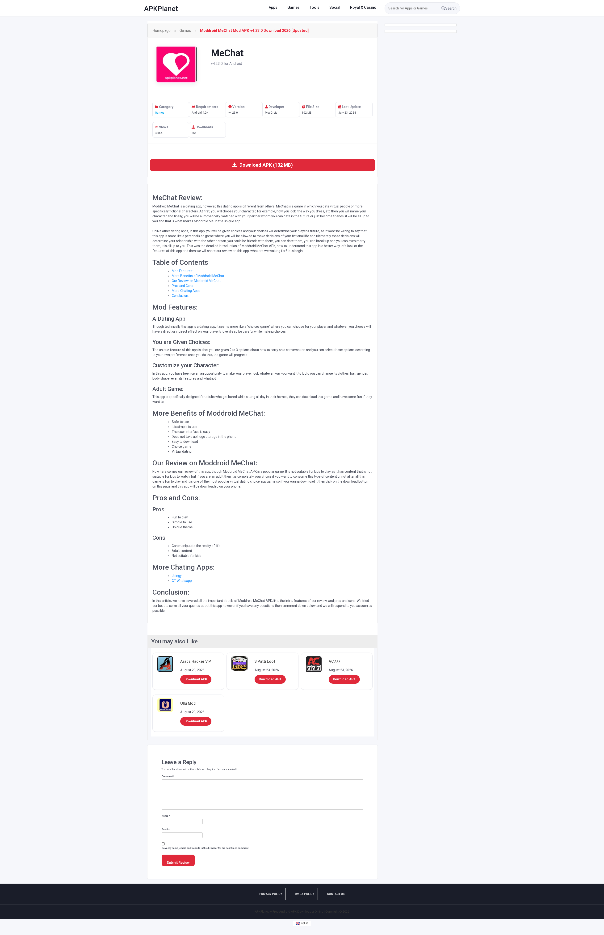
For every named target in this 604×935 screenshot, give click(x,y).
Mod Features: (182, 271)
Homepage (161, 30)
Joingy (177, 576)
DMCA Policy (304, 894)
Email (166, 829)
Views (163, 127)
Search (451, 8)
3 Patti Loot (265, 661)
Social (334, 7)
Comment (168, 776)
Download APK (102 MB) (265, 165)
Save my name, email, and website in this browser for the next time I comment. (205, 848)
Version (238, 107)
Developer (276, 107)
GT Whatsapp (182, 581)
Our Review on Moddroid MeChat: (196, 281)
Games (293, 7)
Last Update (351, 107)
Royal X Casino (363, 7)
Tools (314, 7)
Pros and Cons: (183, 286)
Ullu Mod (188, 703)
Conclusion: (180, 296)
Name (166, 816)
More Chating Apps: (186, 291)
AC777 (334, 661)
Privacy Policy (270, 894)
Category (165, 107)
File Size (312, 107)
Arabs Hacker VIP (195, 661)
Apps (273, 7)
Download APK (196, 679)
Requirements (206, 107)
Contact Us (336, 894)
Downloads (204, 127)
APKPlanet (161, 8)
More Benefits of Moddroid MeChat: (198, 276)
